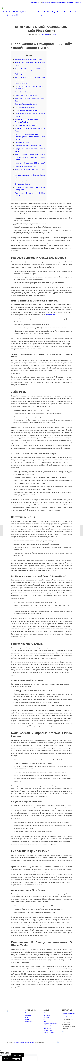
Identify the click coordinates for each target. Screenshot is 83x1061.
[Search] (79, 11)
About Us (28, 1015)
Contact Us (28, 1021)
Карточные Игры (21, 83)
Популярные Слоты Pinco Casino (26, 110)
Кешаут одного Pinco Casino (24, 181)
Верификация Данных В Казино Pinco (28, 145)
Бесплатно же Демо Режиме (25, 107)
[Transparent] (14, 11)
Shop (26, 1017)
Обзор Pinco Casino (22, 142)
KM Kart (54, 34)
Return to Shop (17, 1055)
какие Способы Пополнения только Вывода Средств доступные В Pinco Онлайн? (30, 157)
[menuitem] (42, 2)
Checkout (46, 1017)
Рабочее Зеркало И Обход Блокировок (28, 59)
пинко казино (50, 315)
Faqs (45, 1021)
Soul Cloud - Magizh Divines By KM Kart (24, 1042)
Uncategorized (45, 34)
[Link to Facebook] (74, 1044)
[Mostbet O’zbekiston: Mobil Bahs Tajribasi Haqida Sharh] (1, 530)
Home (27, 1013)
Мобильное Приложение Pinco (25, 166)
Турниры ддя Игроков (22, 184)
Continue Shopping (12, 1058)
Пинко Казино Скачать (23, 92)
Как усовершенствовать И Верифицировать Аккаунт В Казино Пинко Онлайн (30, 136)
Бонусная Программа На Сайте (26, 104)
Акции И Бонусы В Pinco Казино (26, 95)
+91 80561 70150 (67, 1016)
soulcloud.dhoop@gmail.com (70, 1013)
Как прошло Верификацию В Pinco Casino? (30, 163)
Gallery (27, 1019)
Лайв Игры (18, 74)
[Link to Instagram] (71, 1044)
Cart (45, 1019)
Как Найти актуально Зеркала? (26, 125)
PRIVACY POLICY (49, 1032)
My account (47, 1015)
